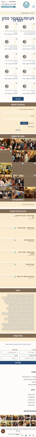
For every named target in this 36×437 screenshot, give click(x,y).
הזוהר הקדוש (12, 295)
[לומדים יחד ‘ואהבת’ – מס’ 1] (28, 40)
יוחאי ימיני (10, 308)
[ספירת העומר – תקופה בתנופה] (9, 232)
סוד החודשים (31, 400)
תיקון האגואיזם (19, 327)
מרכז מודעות (6, 313)
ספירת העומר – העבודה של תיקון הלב (25, 216)
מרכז (15, 313)
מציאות (23, 313)
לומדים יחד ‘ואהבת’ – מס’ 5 (11, 34)
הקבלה (22, 300)
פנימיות (18, 319)
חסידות (30, 308)
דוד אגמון (27, 32)
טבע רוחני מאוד (30, 264)
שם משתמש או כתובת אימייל (26, 109)
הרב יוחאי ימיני (31, 255)
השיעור (9, 303)
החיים (30, 298)
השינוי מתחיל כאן (23, 31)
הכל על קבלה (31, 402)
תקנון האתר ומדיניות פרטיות (10, 430)
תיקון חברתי (29, 329)
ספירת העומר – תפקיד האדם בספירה (26, 253)
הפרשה (30, 300)
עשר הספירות (28, 319)
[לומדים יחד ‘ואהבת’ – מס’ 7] (11, 84)
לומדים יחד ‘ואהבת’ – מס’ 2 (11, 63)
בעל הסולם (22, 295)
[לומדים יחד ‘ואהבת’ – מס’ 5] (11, 25)
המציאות (14, 298)
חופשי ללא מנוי (32, 32)
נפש (21, 316)
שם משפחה (15, 349)
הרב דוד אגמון (31, 218)
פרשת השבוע (20, 321)
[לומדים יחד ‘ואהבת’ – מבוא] (11, 40)
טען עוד (18, 98)
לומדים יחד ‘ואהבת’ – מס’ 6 (28, 78)
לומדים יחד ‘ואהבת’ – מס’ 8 (28, 93)
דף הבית (32, 13)
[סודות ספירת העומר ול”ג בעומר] (9, 281)
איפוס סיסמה (31, 127)
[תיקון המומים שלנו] (9, 244)
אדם (31, 295)
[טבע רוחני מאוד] (9, 268)
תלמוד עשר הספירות (8, 329)
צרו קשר (3, 1)
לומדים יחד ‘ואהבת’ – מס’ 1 (28, 49)
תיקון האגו (29, 327)
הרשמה (18, 130)
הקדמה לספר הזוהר (11, 300)
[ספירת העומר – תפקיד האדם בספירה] (9, 256)
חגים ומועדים (31, 397)
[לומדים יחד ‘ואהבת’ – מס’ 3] (28, 55)
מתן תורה (29, 316)
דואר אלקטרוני (32, 355)
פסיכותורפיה (9, 319)
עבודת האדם (13, 316)
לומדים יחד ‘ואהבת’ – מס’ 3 (28, 63)
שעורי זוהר (13, 324)
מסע (30, 313)
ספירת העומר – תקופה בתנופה (26, 228)
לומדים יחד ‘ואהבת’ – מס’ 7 (11, 93)
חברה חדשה (20, 306)
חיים (12, 306)
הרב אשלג (29, 303)
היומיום (23, 298)
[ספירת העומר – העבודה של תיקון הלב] (9, 220)
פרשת (30, 321)
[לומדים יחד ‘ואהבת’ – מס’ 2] (11, 55)
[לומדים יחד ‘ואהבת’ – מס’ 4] (11, 70)
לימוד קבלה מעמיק (13, 31)
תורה (5, 324)
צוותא (11, 321)
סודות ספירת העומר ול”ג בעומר (25, 276)
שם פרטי (34, 349)
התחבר (24, 123)
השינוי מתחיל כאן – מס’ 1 (29, 34)
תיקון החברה (8, 327)
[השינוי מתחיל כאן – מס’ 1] (28, 25)
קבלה (30, 324)
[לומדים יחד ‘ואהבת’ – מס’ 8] (28, 84)
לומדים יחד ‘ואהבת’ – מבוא (11, 49)
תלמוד (20, 329)
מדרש (20, 311)
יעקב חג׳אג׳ (29, 311)
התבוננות (29, 306)
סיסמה (32, 116)
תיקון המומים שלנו (29, 240)
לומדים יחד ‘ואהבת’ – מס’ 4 (11, 78)
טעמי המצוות (21, 308)
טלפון (16, 355)
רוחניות (22, 324)
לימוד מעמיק (31, 405)
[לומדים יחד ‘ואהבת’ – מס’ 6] (28, 70)
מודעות (12, 311)
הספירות (6, 298)
